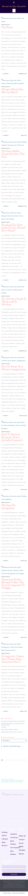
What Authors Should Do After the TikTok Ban (13, 721)
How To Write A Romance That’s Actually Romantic (12, 437)
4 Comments (6, 280)
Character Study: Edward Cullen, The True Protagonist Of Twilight (12, 583)
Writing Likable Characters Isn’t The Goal (13, 153)
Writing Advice (5, 24)
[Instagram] (8, 890)
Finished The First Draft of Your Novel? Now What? (13, 227)
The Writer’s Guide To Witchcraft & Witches (14, 301)
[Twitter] (11, 890)
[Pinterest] (20, 890)
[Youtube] (17, 890)
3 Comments (6, 73)
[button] (14, 10)
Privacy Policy (7, 893)
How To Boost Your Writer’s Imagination (13, 368)
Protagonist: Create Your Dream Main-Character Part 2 (12, 659)
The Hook (7, 27)
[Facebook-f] (14, 890)
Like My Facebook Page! (12, 746)
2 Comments (6, 135)
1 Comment (5, 415)
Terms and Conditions (18, 893)
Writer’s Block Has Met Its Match (12, 91)
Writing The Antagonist (8, 506)
